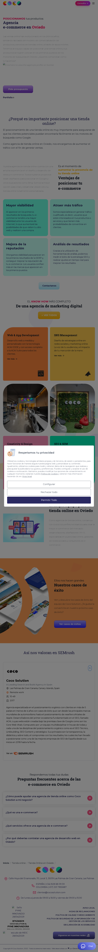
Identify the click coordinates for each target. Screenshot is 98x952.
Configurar (49, 484)
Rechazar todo (49, 492)
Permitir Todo (49, 500)
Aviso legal (27, 476)
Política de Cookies (49, 474)
